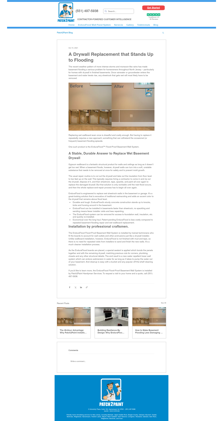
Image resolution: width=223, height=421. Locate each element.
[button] (118, 24)
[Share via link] (87, 287)
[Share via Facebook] (70, 287)
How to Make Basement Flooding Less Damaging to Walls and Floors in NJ (149, 331)
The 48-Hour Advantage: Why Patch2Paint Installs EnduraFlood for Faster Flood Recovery (72, 331)
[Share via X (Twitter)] (75, 287)
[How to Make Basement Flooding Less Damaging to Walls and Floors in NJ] (149, 316)
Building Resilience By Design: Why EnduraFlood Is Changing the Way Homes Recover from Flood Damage (111, 331)
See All (163, 303)
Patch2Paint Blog (65, 32)
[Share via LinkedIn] (81, 287)
